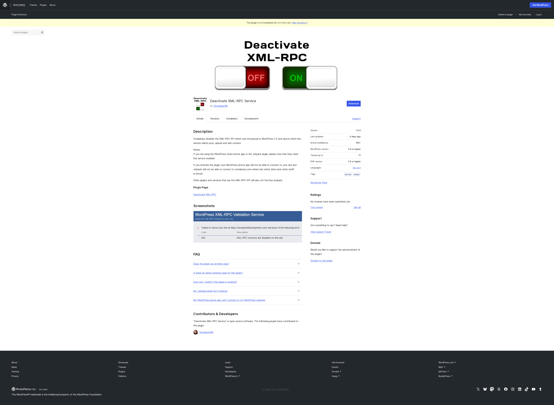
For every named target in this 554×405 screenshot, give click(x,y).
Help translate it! (299, 22)
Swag (336, 376)
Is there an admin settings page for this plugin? (218, 273)
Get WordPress (540, 5)
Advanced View (318, 182)
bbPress (444, 371)
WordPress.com (447, 362)
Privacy (15, 376)
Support (356, 118)
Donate (336, 371)
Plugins (121, 371)
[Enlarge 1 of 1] (298, 214)
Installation (232, 118)
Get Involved (338, 362)
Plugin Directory (19, 14)
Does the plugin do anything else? (211, 264)
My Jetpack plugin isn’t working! (210, 291)
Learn (227, 362)
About (14, 362)
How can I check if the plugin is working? (215, 282)
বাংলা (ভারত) (43, 389)
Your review (316, 207)
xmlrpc (357, 174)
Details (200, 118)
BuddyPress (446, 376)
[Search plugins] (42, 32)
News (14, 367)
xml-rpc (348, 174)
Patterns (122, 376)
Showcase (123, 362)
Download (354, 103)
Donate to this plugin (321, 260)
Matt (442, 367)
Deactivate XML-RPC (204, 194)
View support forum (320, 231)
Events (335, 367)
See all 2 (357, 168)
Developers (230, 371)
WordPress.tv (232, 376)
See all (357, 207)
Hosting (15, 371)
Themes (122, 367)
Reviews (214, 118)
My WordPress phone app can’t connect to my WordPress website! (229, 300)
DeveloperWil (221, 105)
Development (251, 118)
